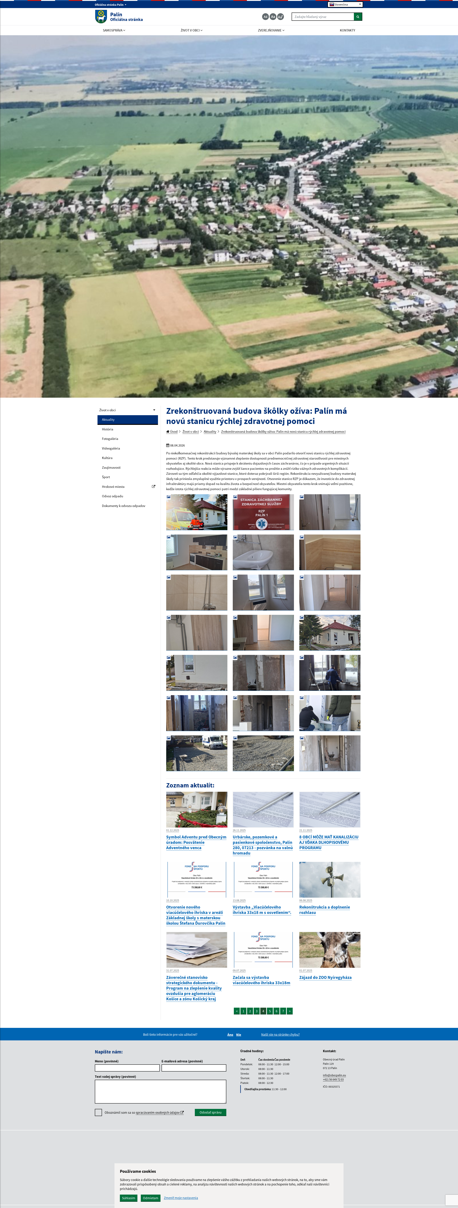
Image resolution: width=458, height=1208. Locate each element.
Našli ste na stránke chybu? (280, 1034)
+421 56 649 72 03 (333, 1079)
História (107, 429)
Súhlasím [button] (128, 1198)
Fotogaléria (110, 438)
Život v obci (107, 410)
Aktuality (108, 419)
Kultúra (107, 458)
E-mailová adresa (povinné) (182, 1061)
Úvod (173, 431)
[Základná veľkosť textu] (273, 16)
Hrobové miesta (113, 486)
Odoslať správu (210, 1112)
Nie (239, 1035)
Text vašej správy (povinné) (115, 1076)
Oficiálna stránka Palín (109, 4)
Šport (106, 477)
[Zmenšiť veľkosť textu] (265, 16)
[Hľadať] (358, 17)
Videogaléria (111, 448)
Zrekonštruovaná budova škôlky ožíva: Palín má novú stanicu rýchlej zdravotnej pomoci (283, 431)
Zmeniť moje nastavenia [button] (181, 1198)
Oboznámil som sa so (142, 1112)
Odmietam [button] (150, 1198)
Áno (230, 1035)
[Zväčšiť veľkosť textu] (280, 16)
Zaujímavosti (111, 467)
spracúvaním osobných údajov (158, 1112)
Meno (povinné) (107, 1061)
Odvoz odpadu (112, 496)
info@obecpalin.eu (334, 1075)
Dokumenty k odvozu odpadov (123, 506)
